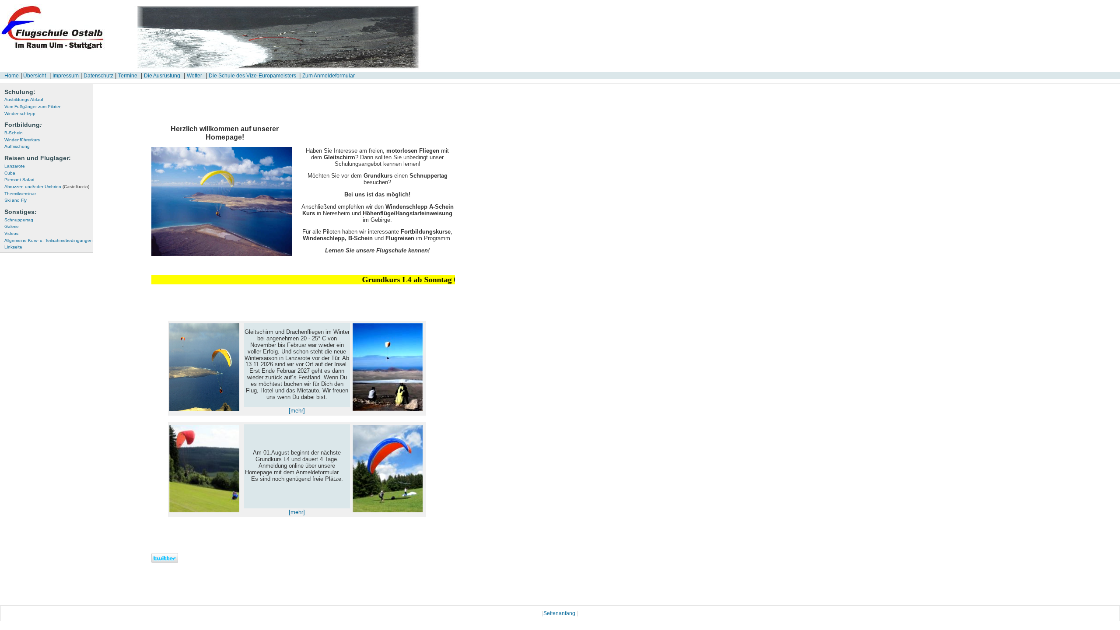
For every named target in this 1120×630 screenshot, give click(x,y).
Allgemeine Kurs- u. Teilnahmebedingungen (48, 240)
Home (11, 75)
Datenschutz (98, 75)
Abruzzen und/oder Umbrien (46, 186)
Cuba (9, 173)
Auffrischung (17, 146)
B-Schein (13, 132)
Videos (11, 233)
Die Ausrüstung (162, 75)
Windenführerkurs (22, 139)
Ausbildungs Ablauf (23, 99)
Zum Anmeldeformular (328, 75)
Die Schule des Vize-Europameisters (253, 75)
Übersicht (34, 75)
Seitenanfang (560, 613)
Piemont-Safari (19, 179)
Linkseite (13, 247)
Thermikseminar (20, 193)
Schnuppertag (18, 219)
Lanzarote (14, 166)
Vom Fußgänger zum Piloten (33, 106)
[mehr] (297, 410)
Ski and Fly (15, 200)
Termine (127, 75)
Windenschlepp (19, 113)
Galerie (11, 226)
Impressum (65, 75)
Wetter (194, 75)
